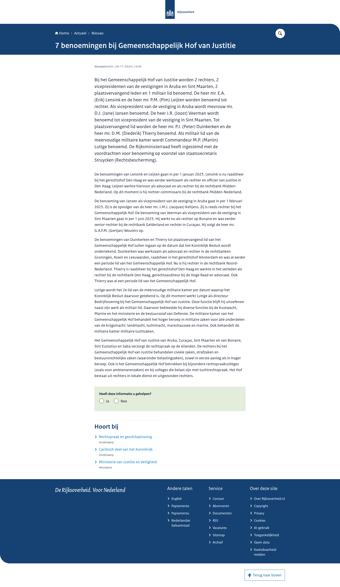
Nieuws (97, 33)
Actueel (80, 33)
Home (64, 33)
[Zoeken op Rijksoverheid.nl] (280, 33)
